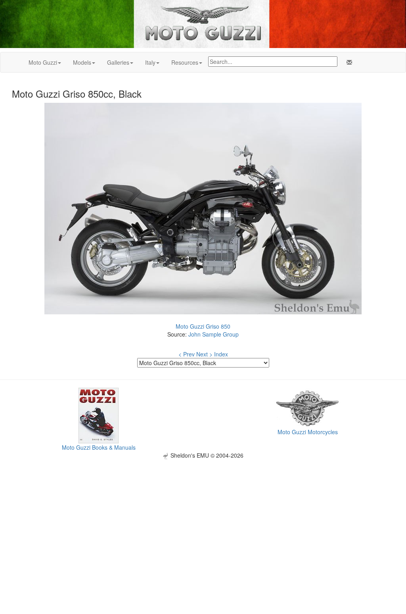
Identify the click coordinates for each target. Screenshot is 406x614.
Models (82, 62)
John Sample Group (213, 334)
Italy (150, 62)
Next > (204, 354)
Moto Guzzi (43, 62)
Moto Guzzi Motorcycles (308, 432)
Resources (184, 62)
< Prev (186, 354)
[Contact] (347, 62)
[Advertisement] (203, 514)
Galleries (118, 62)
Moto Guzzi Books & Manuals (99, 447)
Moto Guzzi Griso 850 (203, 326)
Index (221, 354)
